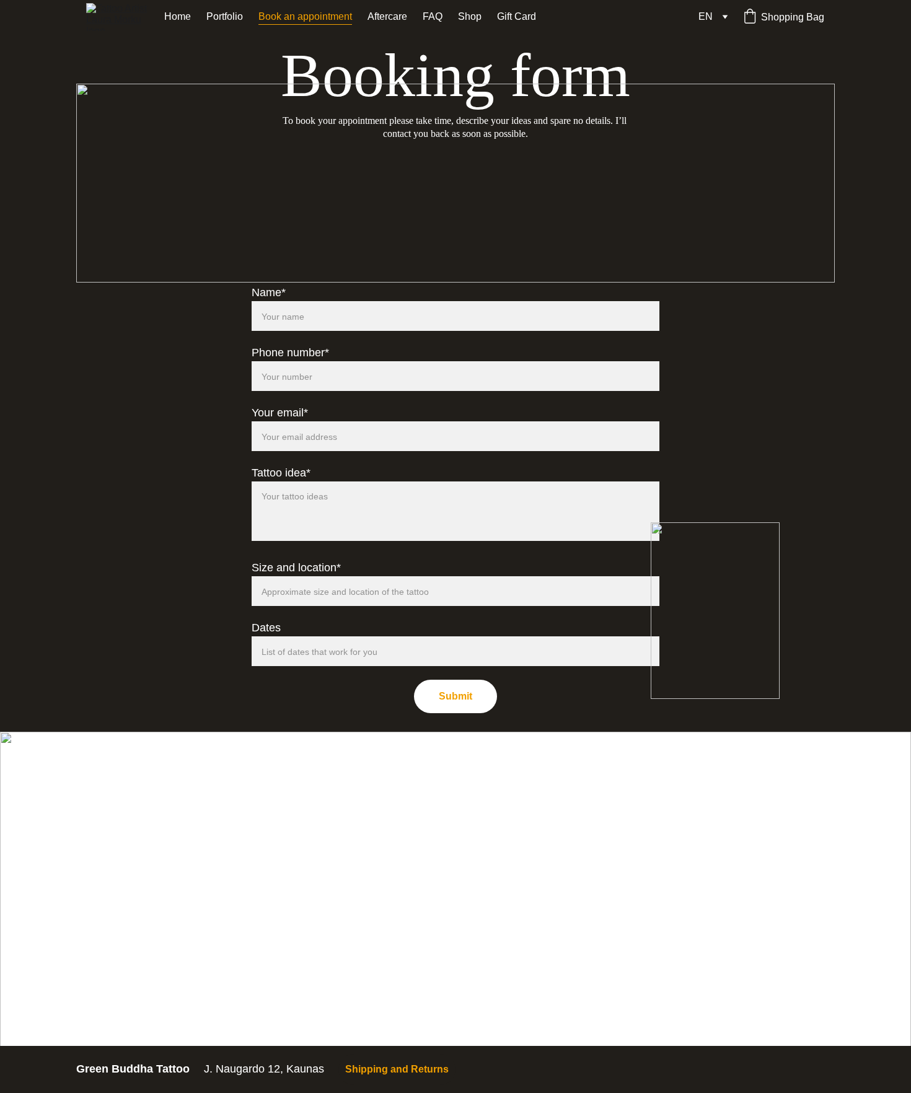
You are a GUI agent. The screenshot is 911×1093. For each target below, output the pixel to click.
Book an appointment (305, 16)
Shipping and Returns (397, 1069)
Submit (455, 696)
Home (177, 16)
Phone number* (290, 352)
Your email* (280, 412)
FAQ (432, 16)
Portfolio (224, 16)
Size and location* (296, 567)
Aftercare (387, 16)
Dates (266, 627)
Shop (470, 16)
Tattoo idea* (281, 473)
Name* (269, 292)
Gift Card (516, 16)
